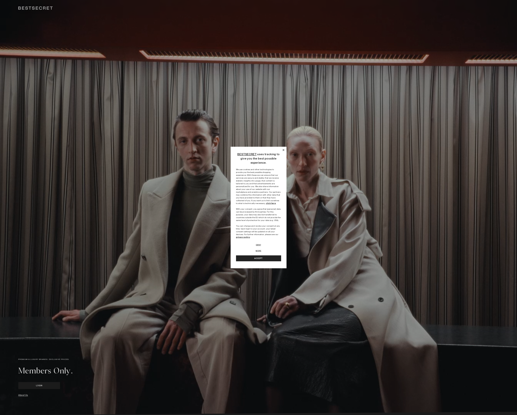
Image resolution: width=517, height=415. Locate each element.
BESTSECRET (246, 154)
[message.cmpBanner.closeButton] (283, 150)
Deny (258, 245)
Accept (258, 258)
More (258, 251)
